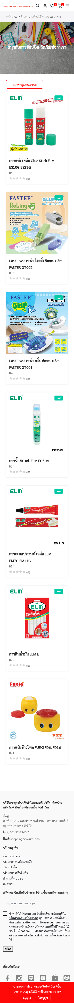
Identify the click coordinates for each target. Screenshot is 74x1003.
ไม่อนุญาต (43, 997)
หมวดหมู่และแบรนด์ (25, 84)
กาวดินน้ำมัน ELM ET (25, 654)
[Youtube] (43, 977)
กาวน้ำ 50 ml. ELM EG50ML (30, 460)
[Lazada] (67, 977)
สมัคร (8, 949)
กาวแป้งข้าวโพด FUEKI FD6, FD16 (35, 747)
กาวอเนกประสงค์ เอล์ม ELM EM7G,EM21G (30, 557)
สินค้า (24, 17)
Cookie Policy (52, 991)
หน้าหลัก (11, 17)
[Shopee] (55, 977)
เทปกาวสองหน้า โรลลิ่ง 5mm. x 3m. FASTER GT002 (36, 263)
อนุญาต (27, 997)
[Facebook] (7, 977)
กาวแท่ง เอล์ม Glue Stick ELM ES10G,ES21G (31, 163)
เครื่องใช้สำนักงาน (42, 17)
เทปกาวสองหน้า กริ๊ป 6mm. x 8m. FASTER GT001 (34, 363)
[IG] (19, 977)
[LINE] (31, 977)
